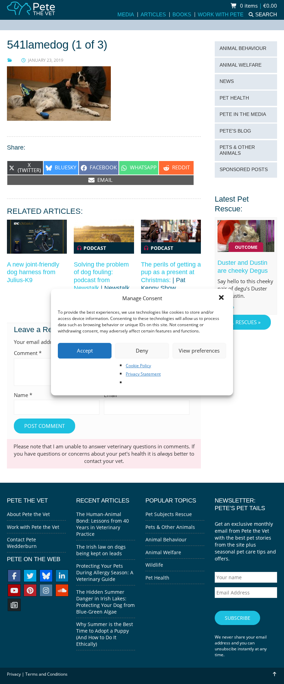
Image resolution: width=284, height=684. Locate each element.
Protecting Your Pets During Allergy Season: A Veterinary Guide (104, 572)
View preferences (199, 350)
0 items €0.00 (258, 5)
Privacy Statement (143, 374)
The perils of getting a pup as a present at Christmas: (171, 272)
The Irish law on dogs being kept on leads (101, 550)
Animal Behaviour (243, 48)
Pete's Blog (235, 131)
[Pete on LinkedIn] (62, 576)
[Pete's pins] (30, 591)
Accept (85, 350)
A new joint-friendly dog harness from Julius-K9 (33, 272)
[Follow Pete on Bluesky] (46, 576)
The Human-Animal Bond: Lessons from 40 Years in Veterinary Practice (102, 524)
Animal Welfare (240, 65)
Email (112, 395)
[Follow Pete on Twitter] (30, 576)
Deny (142, 350)
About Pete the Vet (28, 514)
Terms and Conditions (46, 674)
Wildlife (154, 564)
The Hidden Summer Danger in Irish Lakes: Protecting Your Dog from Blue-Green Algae (105, 602)
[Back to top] (274, 674)
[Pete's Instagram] (46, 591)
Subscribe (237, 618)
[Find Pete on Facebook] (14, 576)
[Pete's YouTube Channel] (14, 591)
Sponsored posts (244, 169)
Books (181, 14)
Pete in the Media (243, 114)
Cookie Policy (138, 366)
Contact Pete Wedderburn (22, 542)
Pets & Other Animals (237, 150)
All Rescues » (242, 322)
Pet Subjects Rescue (168, 514)
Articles (153, 14)
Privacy (14, 674)
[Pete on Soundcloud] (62, 591)
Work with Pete (220, 14)
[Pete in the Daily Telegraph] (14, 605)
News (227, 81)
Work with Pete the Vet (33, 527)
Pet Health (234, 98)
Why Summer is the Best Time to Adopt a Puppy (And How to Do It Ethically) (104, 634)
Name (23, 395)
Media (125, 14)
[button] (222, 298)
